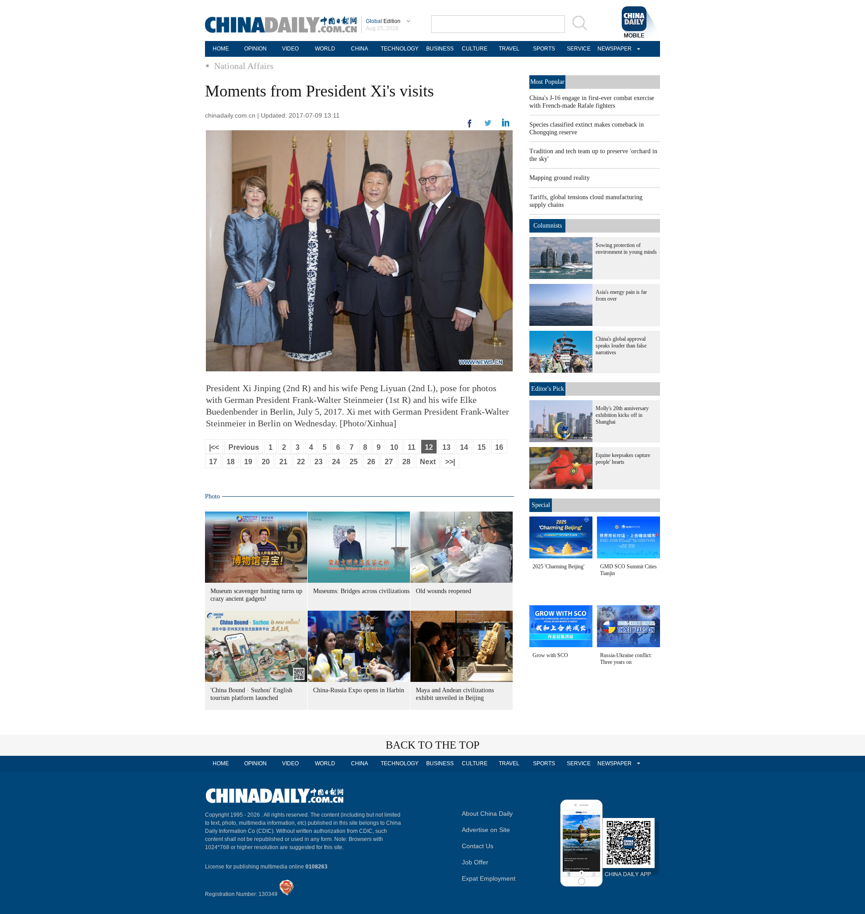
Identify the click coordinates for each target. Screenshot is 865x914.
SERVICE (579, 49)
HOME (221, 49)
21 (283, 462)
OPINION (255, 49)
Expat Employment (488, 878)
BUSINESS (440, 49)
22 (301, 462)
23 (318, 462)
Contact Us (477, 846)
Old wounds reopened (443, 591)
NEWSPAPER (613, 49)
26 (371, 462)
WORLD (325, 49)
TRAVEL (509, 49)
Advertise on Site (486, 829)
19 (248, 462)
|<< (214, 447)
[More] (470, 127)
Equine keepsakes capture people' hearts (623, 458)
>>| (450, 462)
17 (213, 462)
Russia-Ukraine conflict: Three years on (626, 658)
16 (499, 447)
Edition (383, 21)
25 (354, 462)
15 (482, 447)
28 (406, 462)
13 (446, 447)
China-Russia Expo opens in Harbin (358, 690)
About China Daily (487, 813)
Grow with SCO (550, 655)
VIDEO (290, 49)
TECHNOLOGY (400, 49)
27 (389, 462)
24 (336, 462)
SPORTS (544, 49)
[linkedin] (488, 126)
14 (464, 447)
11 (411, 447)
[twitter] (506, 125)
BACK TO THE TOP (432, 745)
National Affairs (243, 66)
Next (428, 462)
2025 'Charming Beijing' (558, 566)
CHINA (359, 49)
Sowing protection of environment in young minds (626, 248)
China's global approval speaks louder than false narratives (621, 346)
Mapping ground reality (559, 177)
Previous (243, 447)
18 (231, 462)
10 (394, 447)
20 (266, 462)
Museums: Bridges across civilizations (361, 591)
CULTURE (474, 49)
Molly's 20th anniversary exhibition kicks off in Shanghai (622, 415)
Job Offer (475, 862)
